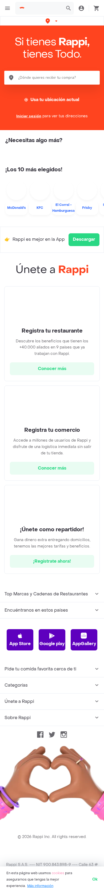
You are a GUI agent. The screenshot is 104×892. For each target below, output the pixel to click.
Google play (52, 643)
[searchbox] (44, 8)
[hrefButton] (52, 368)
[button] (52, 20)
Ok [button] (95, 879)
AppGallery (84, 643)
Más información (40, 886)
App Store (20, 643)
